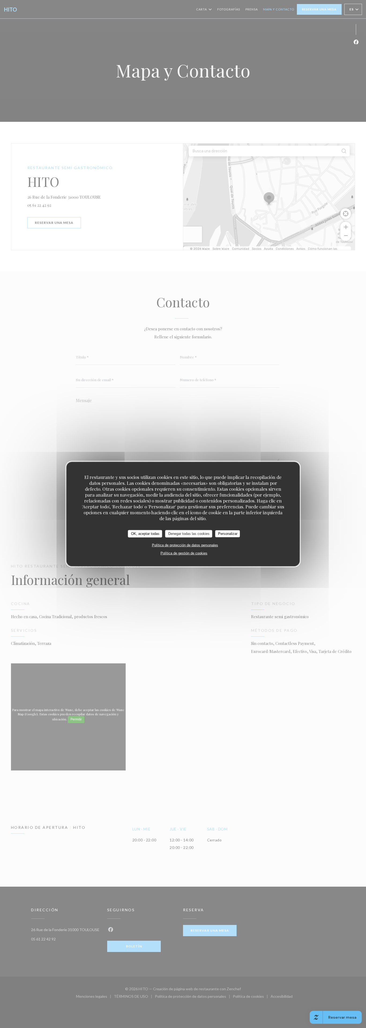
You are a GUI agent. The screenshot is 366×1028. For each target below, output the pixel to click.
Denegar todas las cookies (189, 534)
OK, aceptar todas (145, 534)
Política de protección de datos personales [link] (185, 545)
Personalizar (227, 534)
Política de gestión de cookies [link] (183, 553)
